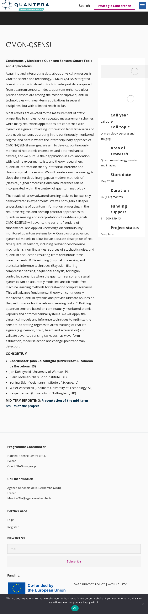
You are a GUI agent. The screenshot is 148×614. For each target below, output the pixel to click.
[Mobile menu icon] (142, 5)
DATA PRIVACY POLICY (89, 584)
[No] (143, 604)
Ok (75, 608)
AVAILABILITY (117, 584)
